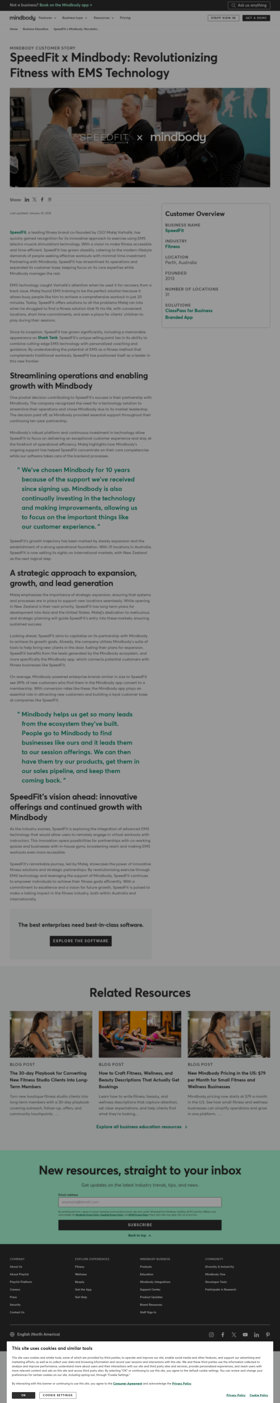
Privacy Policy (181, 1383)
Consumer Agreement (127, 1383)
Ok (23, 1395)
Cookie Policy (259, 1395)
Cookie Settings (58, 1395)
